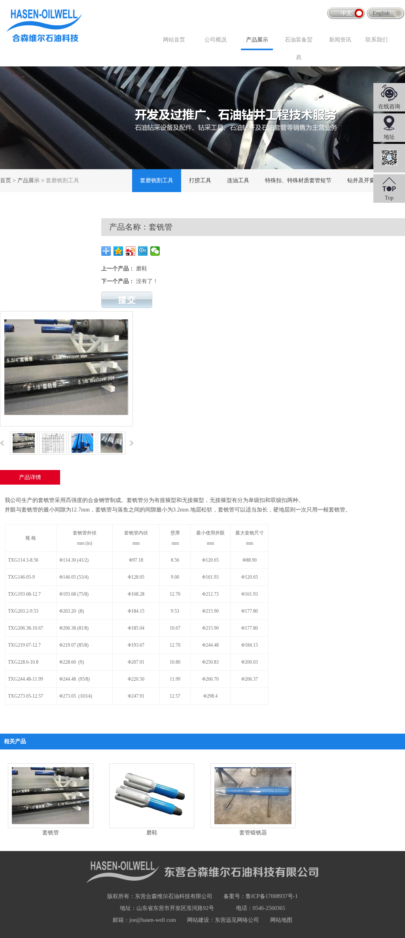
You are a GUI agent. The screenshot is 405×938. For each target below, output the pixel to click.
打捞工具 (200, 180)
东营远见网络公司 (237, 920)
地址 (389, 137)
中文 (346, 13)
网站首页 (174, 40)
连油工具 (238, 180)
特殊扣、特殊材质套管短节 (298, 180)
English (381, 13)
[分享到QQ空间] (118, 251)
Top (389, 198)
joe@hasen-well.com (152, 920)
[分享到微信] (155, 251)
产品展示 (257, 40)
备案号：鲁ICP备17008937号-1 (260, 896)
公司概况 (215, 40)
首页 (5, 180)
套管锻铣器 (253, 833)
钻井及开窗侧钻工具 (372, 180)
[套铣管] (50, 795)
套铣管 (50, 833)
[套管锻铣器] (252, 795)
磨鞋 (141, 269)
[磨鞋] (151, 795)
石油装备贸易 (298, 48)
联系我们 (376, 40)
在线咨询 (389, 106)
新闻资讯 (340, 40)
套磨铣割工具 (156, 180)
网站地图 (281, 920)
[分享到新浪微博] (131, 251)
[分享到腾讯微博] (143, 251)
